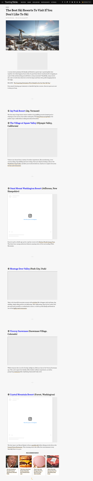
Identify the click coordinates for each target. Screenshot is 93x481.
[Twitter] (65, 2)
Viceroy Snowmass (19, 331)
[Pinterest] (69, 2)
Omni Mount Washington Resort (25, 188)
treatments (17, 372)
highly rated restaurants (20, 308)
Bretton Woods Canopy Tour (47, 242)
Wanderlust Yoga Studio (14, 163)
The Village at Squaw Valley (23, 123)
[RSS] (79, 2)
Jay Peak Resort (17, 111)
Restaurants (45, 2)
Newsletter (87, 2)
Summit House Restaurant (15, 447)
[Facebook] (62, 2)
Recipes (23, 2)
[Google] (77, 2)
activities (34, 302)
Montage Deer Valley (20, 268)
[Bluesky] (72, 2)
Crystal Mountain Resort (22, 394)
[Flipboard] (67, 2)
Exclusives (36, 2)
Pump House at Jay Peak (43, 116)
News (29, 2)
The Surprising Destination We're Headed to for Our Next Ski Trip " (32, 83)
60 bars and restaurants (14, 165)
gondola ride (35, 445)
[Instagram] (74, 2)
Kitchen (53, 2)
